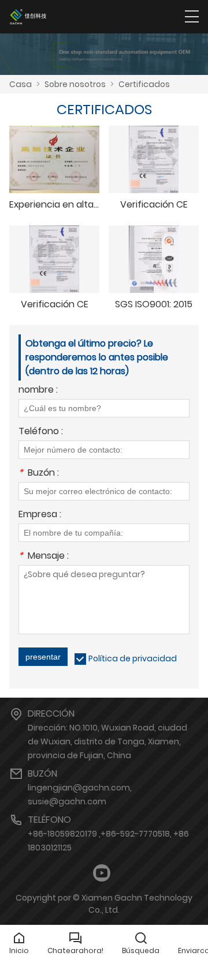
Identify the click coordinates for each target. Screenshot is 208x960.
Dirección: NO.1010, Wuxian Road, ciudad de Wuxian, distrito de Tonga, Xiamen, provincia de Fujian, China (107, 741)
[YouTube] (101, 873)
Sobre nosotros (75, 84)
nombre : (38, 390)
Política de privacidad (132, 658)
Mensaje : (43, 556)
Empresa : (39, 515)
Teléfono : (40, 432)
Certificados (144, 84)
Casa (20, 84)
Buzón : (38, 473)
